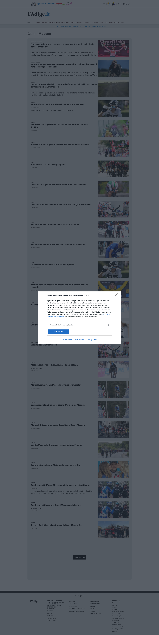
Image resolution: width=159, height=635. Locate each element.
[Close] (117, 296)
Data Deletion (67, 340)
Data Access (79, 340)
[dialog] (79, 317)
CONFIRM (58, 332)
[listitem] (79, 325)
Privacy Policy (91, 340)
